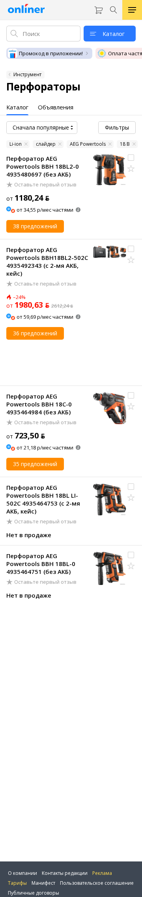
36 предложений (35, 333)
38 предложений (35, 226)
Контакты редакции (65, 873)
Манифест (43, 883)
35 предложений (35, 464)
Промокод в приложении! (51, 53)
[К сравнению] (131, 157)
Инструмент (27, 74)
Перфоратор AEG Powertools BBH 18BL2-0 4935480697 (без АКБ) (42, 166)
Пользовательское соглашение (97, 883)
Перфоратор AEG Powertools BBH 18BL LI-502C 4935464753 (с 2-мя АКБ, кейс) (43, 499)
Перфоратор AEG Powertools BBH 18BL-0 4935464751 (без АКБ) (40, 563)
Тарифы (17, 883)
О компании (22, 873)
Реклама (102, 873)
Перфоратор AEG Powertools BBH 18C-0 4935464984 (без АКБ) (39, 404)
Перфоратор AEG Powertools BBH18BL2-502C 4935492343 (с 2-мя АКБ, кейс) (47, 261)
